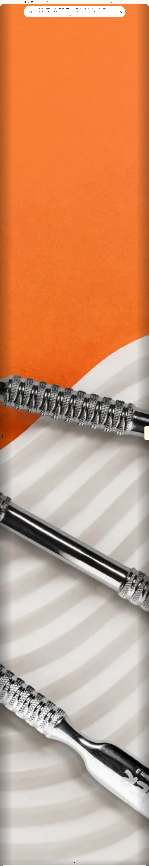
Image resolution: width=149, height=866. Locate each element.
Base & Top (78, 8)
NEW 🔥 (41, 8)
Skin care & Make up (100, 11)
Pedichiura (42, 11)
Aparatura (88, 11)
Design (62, 11)
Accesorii (70, 11)
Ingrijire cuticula (52, 11)
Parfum (48, 8)
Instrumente (79, 11)
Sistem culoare (102, 8)
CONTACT (72, 15)
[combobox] (117, 2)
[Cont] (117, 11)
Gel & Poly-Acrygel (89, 8)
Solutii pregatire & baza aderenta (63, 8)
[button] (114, 11)
